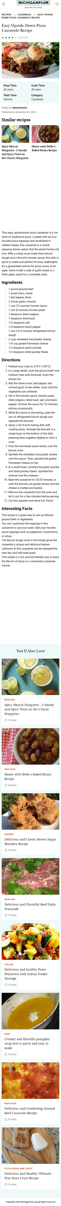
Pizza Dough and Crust (18, 1168)
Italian (8, 964)
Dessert (9, 834)
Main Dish (10, 1103)
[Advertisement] (30, 195)
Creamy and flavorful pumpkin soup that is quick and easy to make (27, 1043)
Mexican (9, 700)
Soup (7, 1034)
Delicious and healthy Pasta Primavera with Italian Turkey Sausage (26, 974)
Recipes (7, 14)
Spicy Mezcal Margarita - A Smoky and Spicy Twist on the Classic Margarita (29, 709)
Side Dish (9, 769)
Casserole (24, 14)
